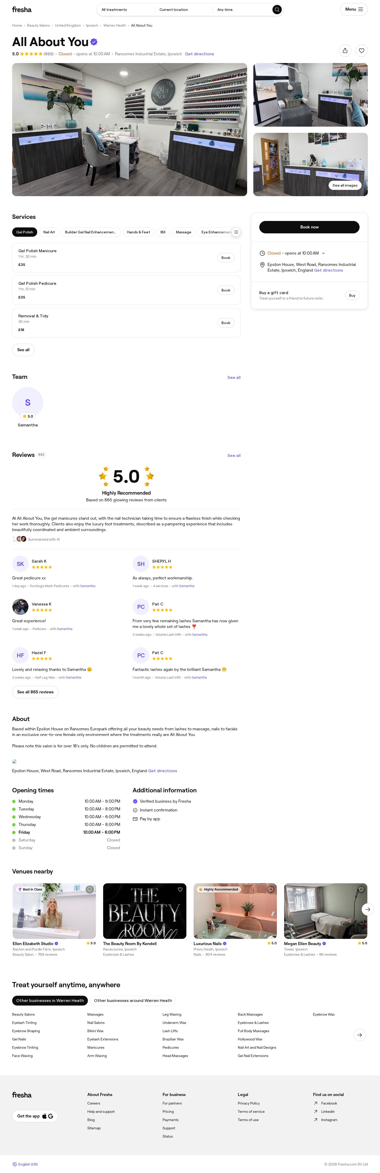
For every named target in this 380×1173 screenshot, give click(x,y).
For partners (172, 1103)
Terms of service (251, 1111)
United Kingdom (68, 25)
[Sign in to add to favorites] (361, 50)
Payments (171, 1120)
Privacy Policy (249, 1103)
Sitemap (94, 1128)
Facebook (329, 1103)
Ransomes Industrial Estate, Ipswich (148, 54)
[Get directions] (126, 761)
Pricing (168, 1111)
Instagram (329, 1120)
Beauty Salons (38, 25)
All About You (141, 25)
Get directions (199, 54)
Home (17, 25)
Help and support (101, 1111)
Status (168, 1136)
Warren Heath (114, 25)
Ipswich (92, 25)
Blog (91, 1120)
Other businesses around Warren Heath (133, 1000)
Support (169, 1128)
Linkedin (328, 1111)
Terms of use (248, 1120)
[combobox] (126, 9)
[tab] (24, 232)
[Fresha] (22, 9)
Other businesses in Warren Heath (50, 1000)
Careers (93, 1103)
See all (234, 377)
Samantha (87, 586)
